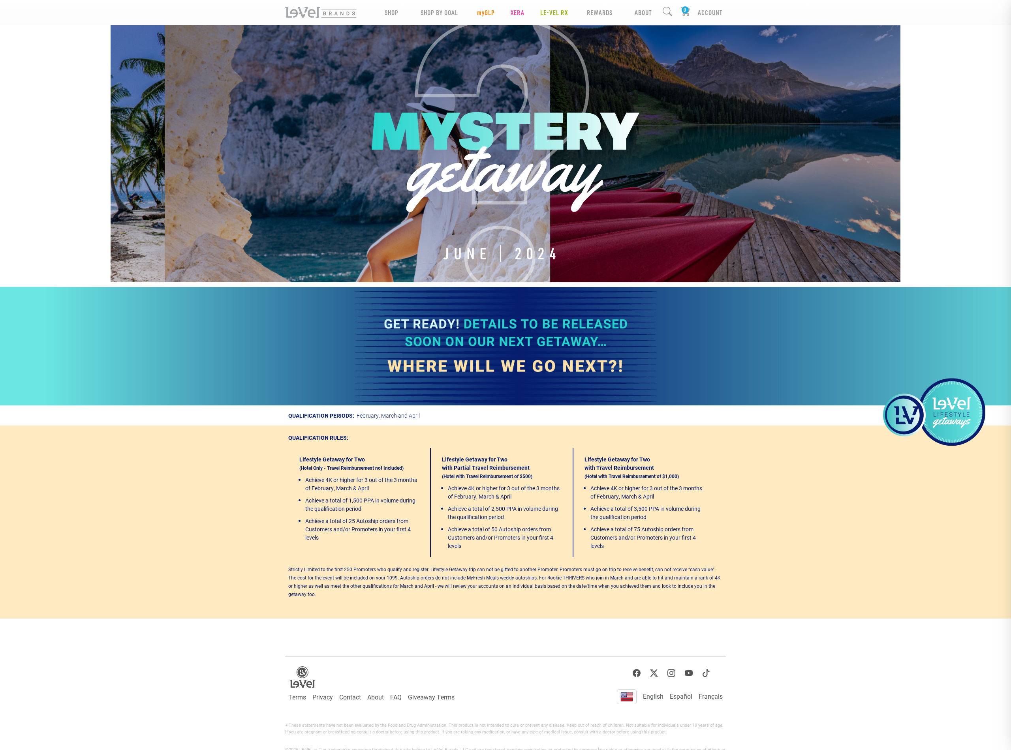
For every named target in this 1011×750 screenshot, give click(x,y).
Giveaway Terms (431, 697)
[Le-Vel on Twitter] (654, 673)
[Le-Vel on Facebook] (636, 673)
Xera (517, 12)
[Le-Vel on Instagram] (671, 673)
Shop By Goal (439, 12)
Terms (297, 697)
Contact (350, 697)
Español (681, 696)
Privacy (322, 697)
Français (711, 696)
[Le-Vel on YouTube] (688, 673)
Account (710, 12)
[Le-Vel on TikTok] (706, 673)
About (375, 697)
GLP (486, 12)
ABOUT (643, 12)
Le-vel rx (554, 12)
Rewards (600, 12)
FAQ (396, 697)
